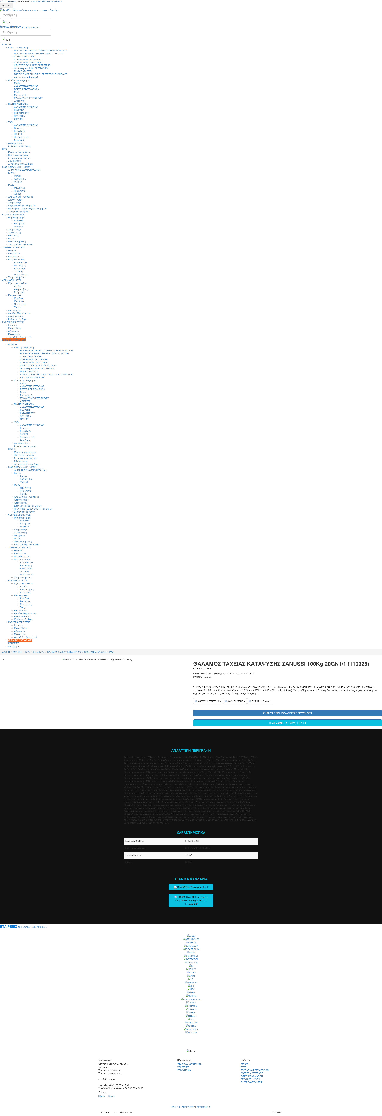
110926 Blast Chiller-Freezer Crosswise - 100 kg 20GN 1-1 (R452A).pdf (191, 900)
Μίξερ (11, 184)
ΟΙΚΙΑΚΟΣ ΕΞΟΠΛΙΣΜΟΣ (14, 339)
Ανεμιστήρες (21, 289)
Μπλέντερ (19, 187)
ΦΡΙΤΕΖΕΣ (19, 101)
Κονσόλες (19, 301)
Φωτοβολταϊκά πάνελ (19, 336)
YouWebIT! (276, 1112)
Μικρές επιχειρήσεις (19, 151)
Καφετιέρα (20, 268)
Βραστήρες (20, 265)
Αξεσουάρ (13, 330)
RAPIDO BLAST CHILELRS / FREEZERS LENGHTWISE (40, 74)
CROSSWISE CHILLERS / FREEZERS (32, 65)
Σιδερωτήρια (15, 160)
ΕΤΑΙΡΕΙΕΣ (13, 643)
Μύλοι (11, 238)
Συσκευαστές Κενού (18, 211)
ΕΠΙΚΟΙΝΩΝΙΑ (55, 1)
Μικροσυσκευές (16, 259)
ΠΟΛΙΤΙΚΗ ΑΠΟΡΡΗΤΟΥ (183, 1107)
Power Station (14, 328)
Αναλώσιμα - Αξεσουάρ (26, 77)
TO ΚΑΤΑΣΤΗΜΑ (8, 1)
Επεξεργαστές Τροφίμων (21, 205)
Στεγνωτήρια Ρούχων (19, 157)
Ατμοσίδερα (20, 262)
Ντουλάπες (20, 304)
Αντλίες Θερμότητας (19, 313)
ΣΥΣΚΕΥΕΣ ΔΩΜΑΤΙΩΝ (13, 247)
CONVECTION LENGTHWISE (28, 62)
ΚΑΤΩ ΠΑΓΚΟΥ (21, 113)
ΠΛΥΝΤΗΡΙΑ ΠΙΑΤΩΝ (18, 104)
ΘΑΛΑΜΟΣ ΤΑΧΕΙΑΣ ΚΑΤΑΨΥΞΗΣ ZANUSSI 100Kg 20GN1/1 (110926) (80, 651)
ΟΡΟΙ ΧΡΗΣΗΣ (203, 1107)
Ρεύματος (19, 292)
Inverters (12, 325)
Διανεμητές (14, 232)
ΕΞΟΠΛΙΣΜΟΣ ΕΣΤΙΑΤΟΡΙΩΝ (16, 166)
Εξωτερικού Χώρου (18, 283)
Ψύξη (10, 121)
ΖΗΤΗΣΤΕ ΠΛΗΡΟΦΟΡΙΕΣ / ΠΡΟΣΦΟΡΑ (287, 713)
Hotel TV (12, 250)
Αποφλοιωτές (15, 199)
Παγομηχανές (21, 136)
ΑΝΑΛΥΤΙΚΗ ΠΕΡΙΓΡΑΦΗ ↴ (209, 701)
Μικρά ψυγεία (15, 256)
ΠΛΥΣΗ (5, 148)
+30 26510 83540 (39, 1)
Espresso (18, 220)
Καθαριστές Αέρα (17, 319)
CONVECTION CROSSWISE (27, 59)
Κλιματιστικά (15, 295)
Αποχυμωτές (14, 202)
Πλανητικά (20, 190)
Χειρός (17, 193)
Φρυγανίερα (21, 274)
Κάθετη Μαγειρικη (18, 47)
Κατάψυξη (19, 130)
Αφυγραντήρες (16, 316)
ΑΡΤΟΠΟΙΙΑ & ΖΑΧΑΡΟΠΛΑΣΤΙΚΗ (24, 169)
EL (3, 5)
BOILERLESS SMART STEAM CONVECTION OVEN (38, 53)
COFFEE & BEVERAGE (13, 214)
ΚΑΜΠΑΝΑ (19, 110)
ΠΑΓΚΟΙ (18, 133)
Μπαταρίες (14, 333)
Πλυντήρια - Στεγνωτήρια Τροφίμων (27, 208)
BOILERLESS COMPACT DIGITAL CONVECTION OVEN (40, 50)
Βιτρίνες (18, 127)
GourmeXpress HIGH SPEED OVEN (31, 68)
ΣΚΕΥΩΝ (18, 118)
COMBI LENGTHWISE (24, 56)
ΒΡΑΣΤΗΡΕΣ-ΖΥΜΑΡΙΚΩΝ (26, 89)
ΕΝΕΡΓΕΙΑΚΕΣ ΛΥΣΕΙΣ (13, 322)
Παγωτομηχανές (17, 241)
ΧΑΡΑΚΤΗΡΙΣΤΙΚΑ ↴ (236, 701)
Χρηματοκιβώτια (17, 277)
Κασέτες (18, 298)
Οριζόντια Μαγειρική (19, 80)
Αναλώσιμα (14, 310)
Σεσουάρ (18, 271)
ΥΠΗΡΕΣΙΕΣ (183, 1067)
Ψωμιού (18, 181)
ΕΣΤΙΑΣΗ (6, 44)
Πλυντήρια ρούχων (18, 154)
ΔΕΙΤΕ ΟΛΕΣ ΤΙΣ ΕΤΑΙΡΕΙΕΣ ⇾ (32, 926)
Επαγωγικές (20, 95)
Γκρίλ (17, 92)
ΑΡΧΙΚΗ (6, 651)
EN (9, 5)
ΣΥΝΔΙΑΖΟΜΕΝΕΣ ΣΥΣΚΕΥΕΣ (28, 98)
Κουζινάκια (14, 253)
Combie (17, 175)
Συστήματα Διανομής (19, 145)
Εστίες (17, 83)
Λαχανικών (20, 178)
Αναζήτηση (13, 646)
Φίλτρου (18, 226)
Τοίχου (17, 307)
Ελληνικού (19, 223)
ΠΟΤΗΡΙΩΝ (19, 116)
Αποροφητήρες (16, 142)
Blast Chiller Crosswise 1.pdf (192, 887)
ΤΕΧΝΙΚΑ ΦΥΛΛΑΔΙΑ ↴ (261, 701)
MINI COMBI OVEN (23, 71)
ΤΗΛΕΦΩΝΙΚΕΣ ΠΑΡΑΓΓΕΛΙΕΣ (288, 723)
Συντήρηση (19, 139)
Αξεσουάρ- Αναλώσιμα (20, 163)
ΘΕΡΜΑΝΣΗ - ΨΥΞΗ (12, 280)
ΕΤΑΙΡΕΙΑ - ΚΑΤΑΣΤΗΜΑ (189, 1064)
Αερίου (17, 286)
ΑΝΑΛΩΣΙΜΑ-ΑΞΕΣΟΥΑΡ (26, 86)
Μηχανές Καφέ (16, 217)
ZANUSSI (208, 677)
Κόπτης (12, 172)
